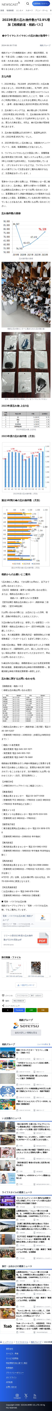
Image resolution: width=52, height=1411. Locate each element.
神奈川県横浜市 (19, 1001)
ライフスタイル (22, 995)
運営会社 (9, 1349)
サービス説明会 (12, 1358)
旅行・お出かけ (36, 995)
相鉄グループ (45, 45)
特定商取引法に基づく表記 (16, 1363)
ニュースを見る (42, 1044)
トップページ (8, 1342)
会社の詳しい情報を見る (26, 1032)
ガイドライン (11, 1377)
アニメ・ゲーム (41, 10)
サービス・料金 (12, 1353)
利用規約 (9, 1368)
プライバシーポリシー (15, 1372)
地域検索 (10, 10)
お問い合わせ (11, 1387)
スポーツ (29, 10)
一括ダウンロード (27, 985)
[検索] (27, 3)
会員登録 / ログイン (41, 3)
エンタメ (19, 10)
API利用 (9, 1382)
